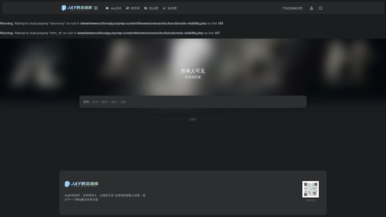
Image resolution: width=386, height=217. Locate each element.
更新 (104, 102)
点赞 (123, 102)
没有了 (193, 119)
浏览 (114, 102)
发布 (95, 102)
